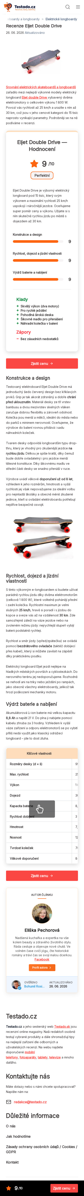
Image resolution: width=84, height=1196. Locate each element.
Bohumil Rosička (35, 986)
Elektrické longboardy (61, 19)
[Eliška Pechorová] (42, 913)
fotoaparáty (28, 1057)
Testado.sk (62, 1026)
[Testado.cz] (19, 7)
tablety (43, 1057)
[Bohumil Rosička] (16, 984)
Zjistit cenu (39, 363)
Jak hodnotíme (18, 1136)
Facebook (42, 959)
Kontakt (12, 1162)
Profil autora (40, 967)
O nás (11, 1126)
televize (55, 1057)
